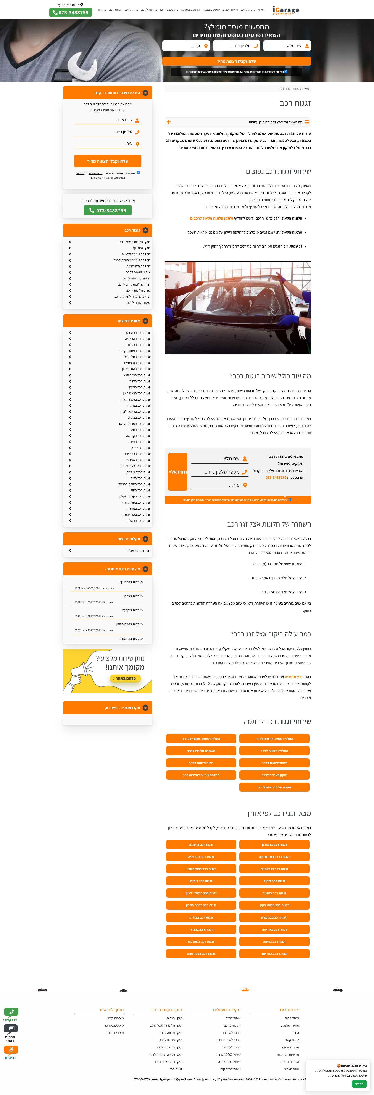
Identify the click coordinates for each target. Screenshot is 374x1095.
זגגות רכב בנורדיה (138, 508)
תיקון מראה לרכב (171, 1032)
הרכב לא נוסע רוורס (228, 1040)
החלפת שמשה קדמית (136, 254)
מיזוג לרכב (131, 9)
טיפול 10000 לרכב (229, 1054)
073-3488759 (276, 477)
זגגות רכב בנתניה (274, 893)
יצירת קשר (292, 1040)
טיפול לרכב (247, 9)
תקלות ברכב (232, 1025)
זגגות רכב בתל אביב (137, 357)
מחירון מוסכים (289, 1025)
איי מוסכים (293, 676)
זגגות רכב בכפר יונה (274, 953)
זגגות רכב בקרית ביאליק (134, 496)
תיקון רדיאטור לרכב (169, 1047)
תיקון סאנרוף (141, 248)
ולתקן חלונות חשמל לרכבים (211, 218)
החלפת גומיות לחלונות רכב (201, 775)
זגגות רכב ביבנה (201, 881)
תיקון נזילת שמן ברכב (168, 1061)
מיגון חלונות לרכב (138, 302)
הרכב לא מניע (231, 1047)
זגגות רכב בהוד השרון (201, 868)
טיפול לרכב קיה (230, 1069)
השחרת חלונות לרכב (201, 750)
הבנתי (359, 1084)
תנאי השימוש (242, 71)
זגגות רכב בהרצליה (201, 856)
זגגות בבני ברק (140, 448)
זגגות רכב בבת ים (201, 917)
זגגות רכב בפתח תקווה (274, 856)
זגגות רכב (115, 9)
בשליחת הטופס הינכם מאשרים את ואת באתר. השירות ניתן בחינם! (235, 71)
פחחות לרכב (149, 9)
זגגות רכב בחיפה (274, 941)
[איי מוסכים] (289, 9)
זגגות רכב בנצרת (201, 929)
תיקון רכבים (230, 9)
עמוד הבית (292, 1018)
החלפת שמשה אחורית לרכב (201, 738)
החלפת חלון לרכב (138, 266)
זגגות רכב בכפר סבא (201, 953)
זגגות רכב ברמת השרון (201, 905)
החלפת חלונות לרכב (274, 750)
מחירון (102, 9)
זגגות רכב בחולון (139, 490)
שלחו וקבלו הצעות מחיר (236, 61)
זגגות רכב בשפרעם (201, 941)
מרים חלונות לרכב (201, 763)
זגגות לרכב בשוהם (138, 472)
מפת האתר (291, 1069)
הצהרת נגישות (289, 1061)
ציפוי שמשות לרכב (274, 763)
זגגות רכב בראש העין (274, 905)
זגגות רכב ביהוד (274, 881)
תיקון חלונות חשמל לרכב (134, 242)
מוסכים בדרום (169, 9)
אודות (295, 1032)
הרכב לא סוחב (231, 1032)
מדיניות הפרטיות (222, 71)
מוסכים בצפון (211, 9)
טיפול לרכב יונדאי (229, 1061)
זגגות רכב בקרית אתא (136, 502)
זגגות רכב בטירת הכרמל (134, 484)
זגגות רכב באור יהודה (136, 514)
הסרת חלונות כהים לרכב (274, 787)
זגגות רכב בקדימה (274, 929)
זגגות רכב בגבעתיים (274, 868)
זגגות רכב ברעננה (201, 844)
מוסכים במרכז (190, 9)
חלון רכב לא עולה (138, 550)
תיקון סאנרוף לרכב (274, 775)
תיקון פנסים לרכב (170, 1040)
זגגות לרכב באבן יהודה (135, 466)
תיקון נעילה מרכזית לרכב (165, 1054)
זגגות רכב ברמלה (138, 520)
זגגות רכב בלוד (140, 478)
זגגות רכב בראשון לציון (201, 893)
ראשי (261, 9)
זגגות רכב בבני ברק (274, 917)
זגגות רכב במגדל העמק (134, 423)
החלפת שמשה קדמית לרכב (274, 738)
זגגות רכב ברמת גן (274, 844)
